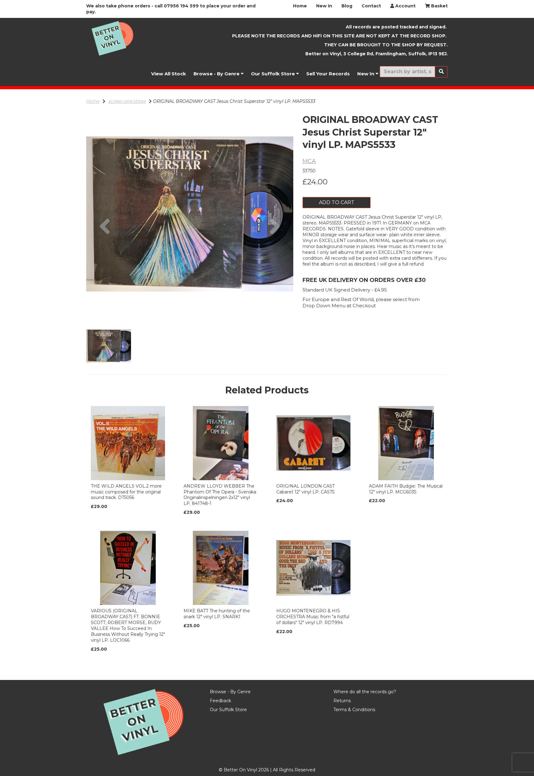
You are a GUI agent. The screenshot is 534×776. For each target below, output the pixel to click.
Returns (342, 700)
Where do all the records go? (364, 691)
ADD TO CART (336, 202)
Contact (371, 6)
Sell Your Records (328, 74)
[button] (105, 265)
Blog (346, 6)
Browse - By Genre (217, 74)
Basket (439, 6)
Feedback (220, 700)
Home (300, 6)
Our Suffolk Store (273, 74)
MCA (309, 161)
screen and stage (127, 101)
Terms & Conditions (354, 709)
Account (405, 6)
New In (324, 6)
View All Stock (168, 74)
